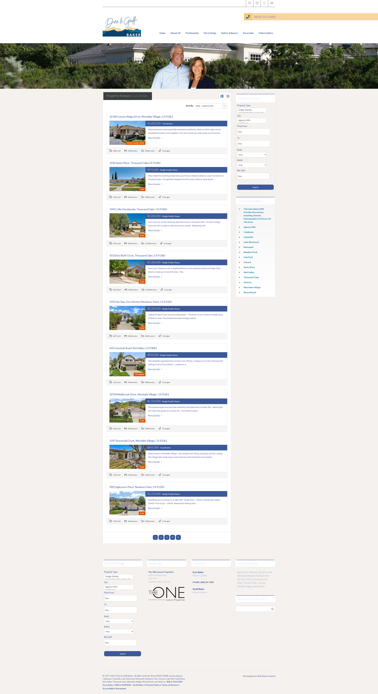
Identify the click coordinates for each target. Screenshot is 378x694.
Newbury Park (250, 252)
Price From (242, 126)
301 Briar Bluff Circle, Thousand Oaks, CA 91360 (137, 255)
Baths (240, 160)
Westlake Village (252, 287)
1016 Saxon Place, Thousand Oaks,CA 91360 (134, 162)
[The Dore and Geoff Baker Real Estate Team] (122, 25)
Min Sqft (241, 170)
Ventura (248, 282)
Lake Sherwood (251, 242)
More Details (154, 138)
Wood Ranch (250, 292)
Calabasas (249, 232)
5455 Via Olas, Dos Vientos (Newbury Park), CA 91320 (140, 301)
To (238, 138)
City (239, 116)
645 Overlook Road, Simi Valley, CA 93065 (133, 348)
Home (162, 33)
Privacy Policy (152, 685)
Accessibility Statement (114, 688)
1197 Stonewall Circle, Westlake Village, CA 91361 (138, 440)
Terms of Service (169, 685)
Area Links (248, 33)
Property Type (243, 105)
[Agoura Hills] (252, 120)
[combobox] (211, 105)
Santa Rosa (249, 267)
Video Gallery (266, 33)
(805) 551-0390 (264, 17)
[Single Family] (252, 109)
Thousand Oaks (251, 277)
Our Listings (210, 33)
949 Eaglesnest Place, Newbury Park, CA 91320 (136, 487)
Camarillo (248, 237)
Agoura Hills (250, 227)
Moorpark (249, 247)
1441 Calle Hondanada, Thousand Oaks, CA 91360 (138, 209)
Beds (239, 150)
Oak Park (248, 257)
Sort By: (190, 106)
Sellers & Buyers (229, 33)
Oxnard (247, 262)
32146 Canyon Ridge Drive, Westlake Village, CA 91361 (141, 116)
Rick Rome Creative (266, 676)
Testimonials (192, 33)
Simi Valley (249, 272)
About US (175, 33)
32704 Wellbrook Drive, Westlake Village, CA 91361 (139, 394)
